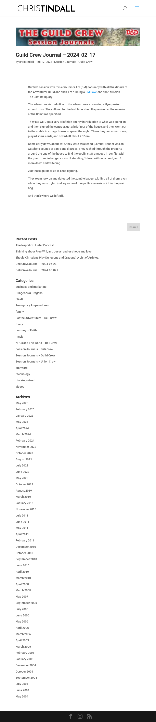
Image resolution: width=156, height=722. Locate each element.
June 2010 (22, 565)
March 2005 (23, 646)
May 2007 (22, 596)
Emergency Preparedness (32, 305)
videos (20, 386)
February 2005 (25, 652)
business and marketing (31, 286)
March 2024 (23, 434)
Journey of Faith (26, 330)
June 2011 (22, 521)
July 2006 (22, 609)
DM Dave (91, 92)
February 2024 (25, 440)
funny (19, 324)
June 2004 (22, 690)
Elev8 (19, 299)
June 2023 (22, 471)
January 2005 (24, 659)
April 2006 (22, 627)
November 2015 (26, 509)
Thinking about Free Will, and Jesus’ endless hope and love (54, 251)
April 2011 (22, 534)
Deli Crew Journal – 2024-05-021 (37, 270)
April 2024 (22, 428)
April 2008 (22, 584)
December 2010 (26, 546)
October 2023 (24, 453)
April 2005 (22, 640)
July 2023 (22, 465)
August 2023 (24, 459)
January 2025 (24, 415)
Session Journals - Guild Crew (73, 61)
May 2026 (22, 403)
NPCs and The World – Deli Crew (36, 342)
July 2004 (22, 684)
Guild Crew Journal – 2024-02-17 (55, 55)
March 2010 (23, 578)
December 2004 (26, 665)
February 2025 (25, 409)
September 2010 (26, 559)
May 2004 (22, 696)
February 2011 (25, 540)
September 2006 (26, 602)
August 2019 (24, 490)
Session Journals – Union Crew (35, 361)
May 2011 (22, 527)
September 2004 (26, 677)
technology (23, 374)
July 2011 (22, 515)
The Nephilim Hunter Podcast (35, 245)
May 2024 (22, 422)
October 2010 (24, 553)
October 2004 (24, 671)
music (19, 336)
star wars (21, 367)
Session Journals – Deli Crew (34, 349)
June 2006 (22, 615)
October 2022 (24, 484)
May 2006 (22, 621)
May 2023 (22, 478)
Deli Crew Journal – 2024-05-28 (36, 263)
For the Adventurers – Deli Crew (36, 318)
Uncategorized (25, 380)
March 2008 (23, 590)
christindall (26, 61)
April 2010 (22, 571)
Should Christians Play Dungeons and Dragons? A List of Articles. (57, 257)
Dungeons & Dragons (29, 293)
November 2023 (26, 446)
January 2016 (24, 503)
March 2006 (23, 634)
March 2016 (23, 496)
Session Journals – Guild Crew (35, 355)
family (20, 311)
